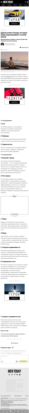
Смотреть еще (14, 214)
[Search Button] (25, 2)
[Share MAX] (10, 411)
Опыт (5, 29)
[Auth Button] (27, 2)
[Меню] (1, 2)
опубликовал (9, 76)
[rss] (9, 374)
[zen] (17, 374)
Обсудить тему (24, 47)
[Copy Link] (25, 411)
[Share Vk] (3, 411)
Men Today (8, 2)
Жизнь (2, 29)
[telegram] (14, 374)
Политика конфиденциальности (6, 395)
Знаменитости (6, 49)
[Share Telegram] (18, 411)
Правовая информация (18, 395)
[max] (19, 374)
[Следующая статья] (14, 365)
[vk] (12, 374)
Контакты (26, 395)
